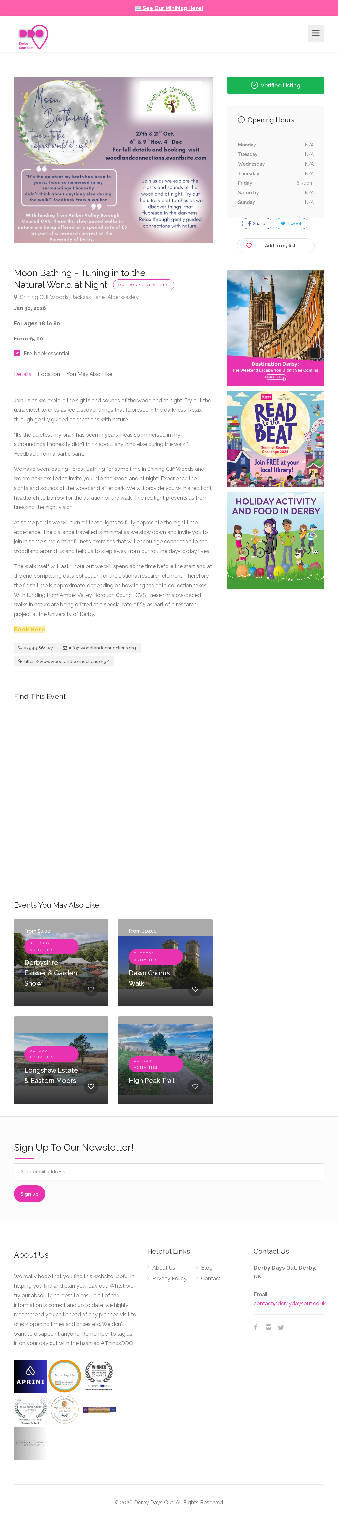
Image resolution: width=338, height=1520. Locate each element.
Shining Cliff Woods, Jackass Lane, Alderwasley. (79, 297)
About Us (163, 1268)
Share (258, 223)
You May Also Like (89, 374)
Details (22, 374)
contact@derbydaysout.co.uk (290, 1303)
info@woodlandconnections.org (102, 647)
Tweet (294, 223)
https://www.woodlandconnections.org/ (66, 661)
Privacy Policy (169, 1279)
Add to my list (280, 245)
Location (49, 374)
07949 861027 (38, 647)
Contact (211, 1279)
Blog (207, 1268)
